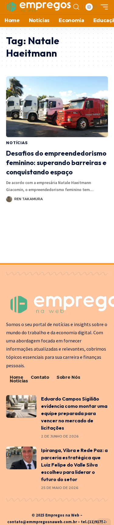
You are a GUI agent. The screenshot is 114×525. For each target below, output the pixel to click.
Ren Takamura (28, 199)
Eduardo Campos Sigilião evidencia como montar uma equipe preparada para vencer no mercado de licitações (74, 413)
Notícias (17, 142)
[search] (76, 7)
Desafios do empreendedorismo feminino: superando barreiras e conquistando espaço (56, 162)
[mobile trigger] (103, 7)
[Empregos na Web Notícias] (39, 7)
